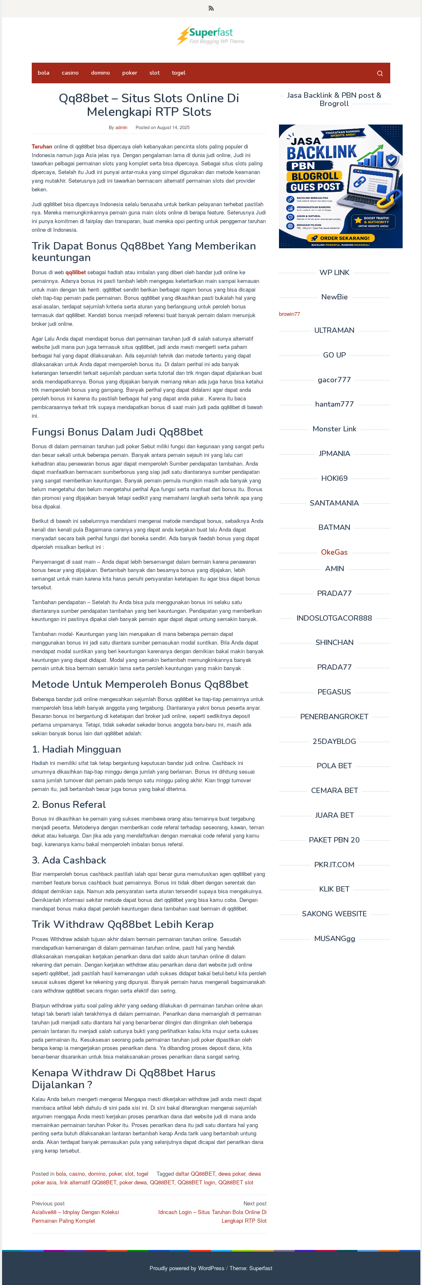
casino (77, 1173)
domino (97, 1173)
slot (129, 1173)
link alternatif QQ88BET (88, 1182)
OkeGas (334, 552)
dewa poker (231, 1173)
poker (115, 1173)
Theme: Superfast (251, 1268)
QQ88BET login (196, 1182)
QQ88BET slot (235, 1182)
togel (142, 1173)
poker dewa (133, 1182)
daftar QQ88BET (195, 1173)
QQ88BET (162, 1182)
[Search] (380, 73)
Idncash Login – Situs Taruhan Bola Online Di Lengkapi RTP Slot (212, 1211)
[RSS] (211, 8)
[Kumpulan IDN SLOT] (211, 35)
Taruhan (42, 146)
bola (61, 1173)
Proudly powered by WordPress (187, 1268)
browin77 (289, 314)
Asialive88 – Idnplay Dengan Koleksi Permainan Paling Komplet (75, 1211)
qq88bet (76, 272)
